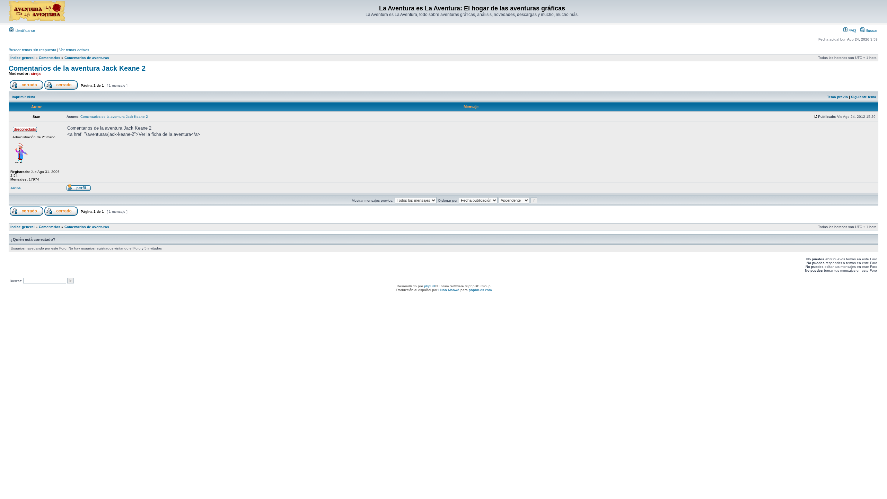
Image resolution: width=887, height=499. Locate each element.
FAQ (852, 30)
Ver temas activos (74, 50)
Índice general (22, 58)
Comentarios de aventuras (86, 58)
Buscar (871, 30)
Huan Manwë (448, 290)
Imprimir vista (23, 97)
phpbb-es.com (480, 290)
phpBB (429, 286)
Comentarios (49, 58)
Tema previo (837, 97)
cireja (36, 73)
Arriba (15, 188)
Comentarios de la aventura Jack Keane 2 (77, 68)
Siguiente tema (863, 97)
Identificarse (24, 30)
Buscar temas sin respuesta (32, 50)
